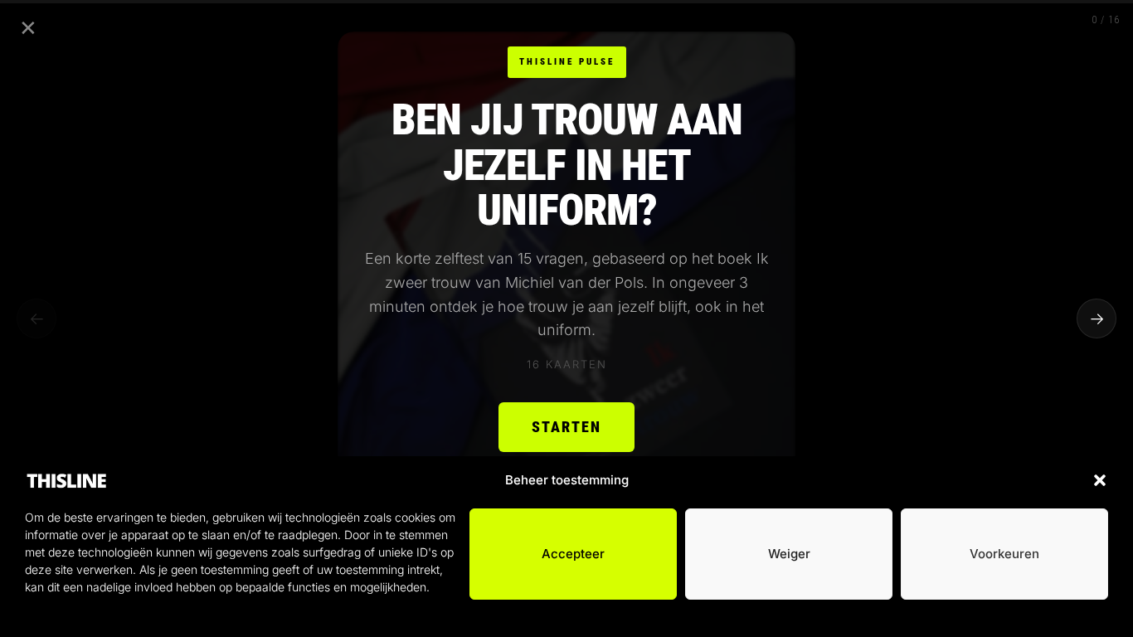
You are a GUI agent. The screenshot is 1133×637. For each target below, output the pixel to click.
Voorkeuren (1004, 554)
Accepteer (573, 554)
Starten (566, 426)
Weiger (789, 554)
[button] (1100, 480)
